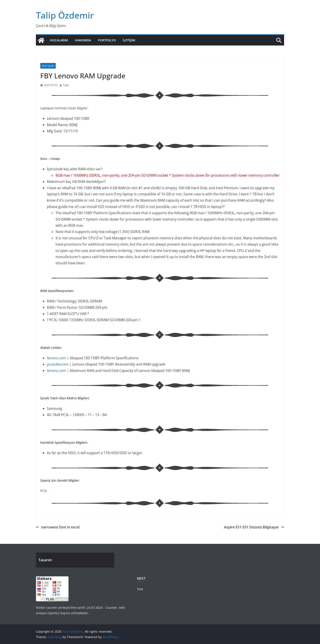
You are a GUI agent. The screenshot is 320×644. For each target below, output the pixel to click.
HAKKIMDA (83, 40)
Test (140, 589)
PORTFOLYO (107, 40)
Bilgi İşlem (48, 65)
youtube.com (58, 364)
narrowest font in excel (60, 527)
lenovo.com (56, 358)
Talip (66, 85)
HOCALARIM (59, 40)
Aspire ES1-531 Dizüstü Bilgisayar (251, 527)
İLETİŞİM (129, 40)
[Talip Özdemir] (41, 40)
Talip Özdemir (65, 15)
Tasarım (45, 560)
